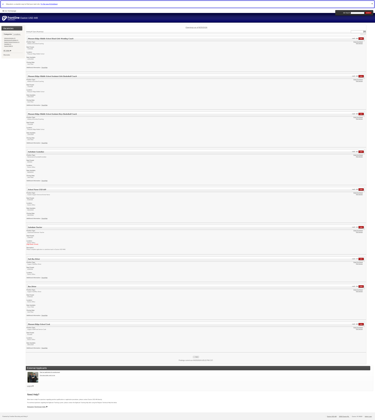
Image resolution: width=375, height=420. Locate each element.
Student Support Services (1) (11, 42)
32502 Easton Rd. (344, 416)
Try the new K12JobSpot (49, 4)
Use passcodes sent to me (47, 375)
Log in (29, 386)
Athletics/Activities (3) (9, 38)
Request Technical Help (36, 407)
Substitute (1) (7, 44)
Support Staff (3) (8, 46)
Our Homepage (10, 11)
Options (362, 34)
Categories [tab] (8, 34)
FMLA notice (6, 55)
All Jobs (6, 51)
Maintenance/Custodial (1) (11, 40)
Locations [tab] (17, 34)
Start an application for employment (50, 372)
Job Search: (346, 13)
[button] (372, 4)
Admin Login (368, 416)
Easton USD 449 (332, 416)
